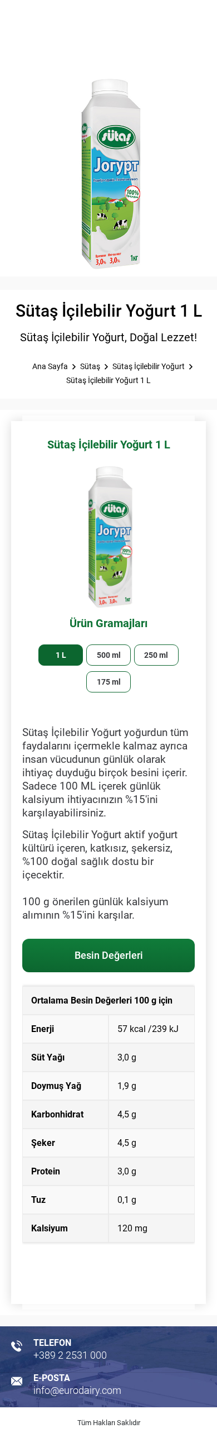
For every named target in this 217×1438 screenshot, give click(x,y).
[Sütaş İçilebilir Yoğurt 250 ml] (156, 655)
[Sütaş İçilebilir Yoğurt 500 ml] (108, 655)
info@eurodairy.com (77, 1390)
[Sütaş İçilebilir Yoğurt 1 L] (60, 655)
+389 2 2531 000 (70, 1355)
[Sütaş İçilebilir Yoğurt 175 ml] (108, 682)
